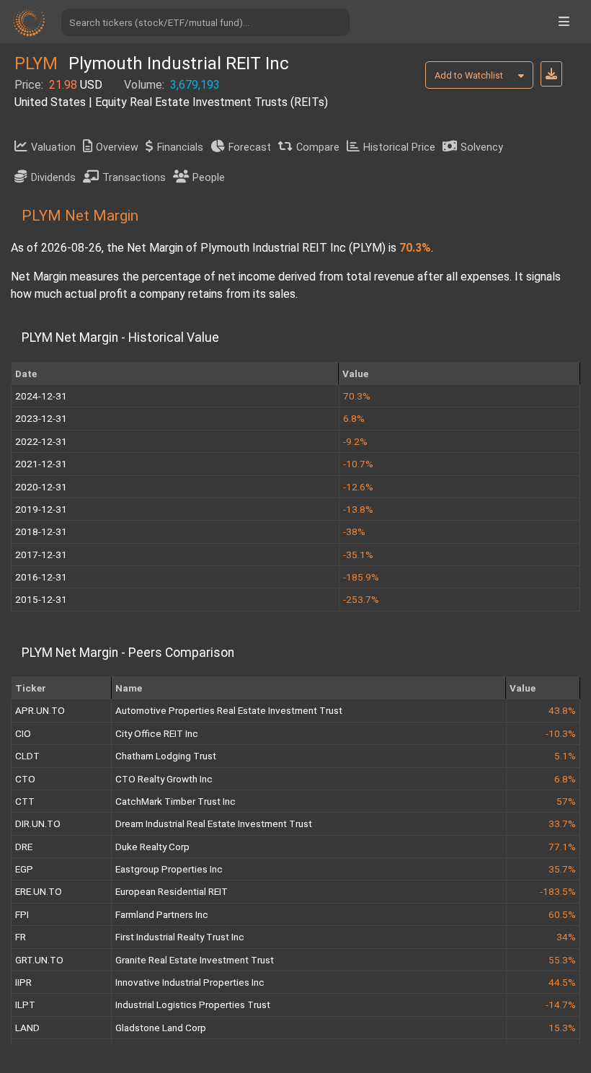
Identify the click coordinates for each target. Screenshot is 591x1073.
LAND (27, 1027)
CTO (25, 779)
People (208, 178)
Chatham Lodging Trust (165, 755)
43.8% (562, 710)
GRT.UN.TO (39, 960)
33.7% (562, 823)
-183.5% (558, 891)
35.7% (562, 869)
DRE (23, 846)
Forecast (249, 147)
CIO (23, 733)
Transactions (134, 178)
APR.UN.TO (40, 710)
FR (20, 936)
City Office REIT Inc (156, 733)
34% (566, 936)
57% (566, 801)
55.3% (562, 960)
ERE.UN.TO (38, 891)
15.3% (562, 1027)
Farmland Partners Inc (161, 914)
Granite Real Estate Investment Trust (194, 960)
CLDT (27, 755)
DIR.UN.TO (38, 823)
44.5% (562, 982)
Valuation (53, 147)
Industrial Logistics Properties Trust (192, 1004)
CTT (25, 801)
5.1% (565, 755)
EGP (24, 869)
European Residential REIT (171, 891)
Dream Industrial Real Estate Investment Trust (213, 823)
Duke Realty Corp (152, 846)
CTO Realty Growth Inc (164, 779)
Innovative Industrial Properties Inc (190, 982)
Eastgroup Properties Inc (169, 869)
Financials (180, 147)
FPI (22, 914)
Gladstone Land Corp (160, 1027)
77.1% (562, 846)
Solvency (482, 147)
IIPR (23, 982)
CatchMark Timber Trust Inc (175, 801)
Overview (117, 147)
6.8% (565, 779)
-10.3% (561, 733)
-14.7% (561, 1004)
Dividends (53, 178)
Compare (317, 147)
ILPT (25, 1004)
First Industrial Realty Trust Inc (179, 936)
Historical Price (399, 147)
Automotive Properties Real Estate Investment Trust (228, 710)
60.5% (562, 914)
